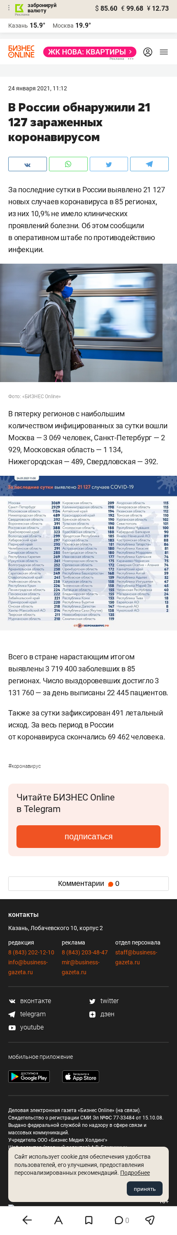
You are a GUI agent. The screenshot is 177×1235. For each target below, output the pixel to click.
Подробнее (135, 1172)
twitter (109, 1001)
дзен (106, 1014)
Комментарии (88, 883)
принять (145, 1188)
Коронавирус (24, 766)
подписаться (89, 836)
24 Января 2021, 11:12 (37, 88)
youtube (31, 1027)
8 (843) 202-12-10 (31, 952)
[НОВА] (87, 52)
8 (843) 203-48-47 (85, 952)
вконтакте (35, 1001)
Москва (63, 25)
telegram (32, 1014)
